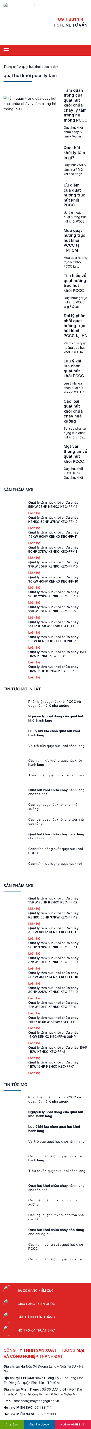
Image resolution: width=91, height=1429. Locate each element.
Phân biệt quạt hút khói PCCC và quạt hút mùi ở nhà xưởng (54, 703)
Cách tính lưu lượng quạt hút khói (55, 863)
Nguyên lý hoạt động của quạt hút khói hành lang (55, 718)
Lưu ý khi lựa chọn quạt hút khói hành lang (54, 733)
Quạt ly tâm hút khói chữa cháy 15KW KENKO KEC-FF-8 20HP (53, 639)
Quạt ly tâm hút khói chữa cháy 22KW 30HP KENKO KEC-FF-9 (53, 609)
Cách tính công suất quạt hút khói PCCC (55, 851)
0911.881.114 (42, 1407)
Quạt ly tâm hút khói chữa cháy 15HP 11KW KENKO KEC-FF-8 (57, 654)
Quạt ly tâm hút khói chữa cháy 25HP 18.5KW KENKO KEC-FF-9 (53, 624)
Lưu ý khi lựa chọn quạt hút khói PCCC (74, 368)
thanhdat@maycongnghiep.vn (36, 1401)
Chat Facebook (39, 1424)
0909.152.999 (46, 1414)
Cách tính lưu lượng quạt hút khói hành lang (55, 762)
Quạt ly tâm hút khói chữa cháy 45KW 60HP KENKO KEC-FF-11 (53, 534)
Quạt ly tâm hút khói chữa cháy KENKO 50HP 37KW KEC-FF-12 (53, 519)
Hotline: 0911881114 (73, 1424)
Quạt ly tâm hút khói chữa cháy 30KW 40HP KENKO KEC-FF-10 (53, 579)
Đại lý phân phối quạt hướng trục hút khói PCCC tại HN (75, 325)
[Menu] (6, 50)
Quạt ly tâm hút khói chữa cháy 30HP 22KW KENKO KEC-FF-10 (53, 594)
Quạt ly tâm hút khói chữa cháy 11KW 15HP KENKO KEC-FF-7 (53, 669)
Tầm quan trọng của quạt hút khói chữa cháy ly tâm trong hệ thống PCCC (75, 105)
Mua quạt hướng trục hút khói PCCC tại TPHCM (74, 240)
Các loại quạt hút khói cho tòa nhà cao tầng (56, 821)
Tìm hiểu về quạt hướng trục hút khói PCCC (75, 283)
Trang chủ (11, 67)
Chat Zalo (12, 1424)
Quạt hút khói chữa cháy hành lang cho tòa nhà (56, 792)
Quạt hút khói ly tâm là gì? (74, 152)
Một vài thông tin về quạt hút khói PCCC (75, 454)
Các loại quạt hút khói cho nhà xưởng (53, 806)
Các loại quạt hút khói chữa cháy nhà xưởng (73, 411)
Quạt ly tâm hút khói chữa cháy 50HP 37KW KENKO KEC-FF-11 (53, 549)
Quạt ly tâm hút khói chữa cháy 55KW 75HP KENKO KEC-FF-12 (53, 504)
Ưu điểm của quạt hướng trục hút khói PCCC (74, 195)
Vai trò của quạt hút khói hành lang (56, 746)
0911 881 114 (70, 19)
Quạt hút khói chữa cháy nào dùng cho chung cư (56, 836)
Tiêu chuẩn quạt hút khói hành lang (56, 775)
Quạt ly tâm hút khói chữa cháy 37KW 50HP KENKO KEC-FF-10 (53, 564)
